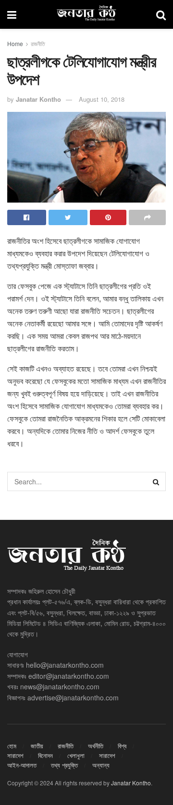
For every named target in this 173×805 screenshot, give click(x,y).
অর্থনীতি (95, 745)
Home (15, 43)
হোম (11, 745)
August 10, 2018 (101, 99)
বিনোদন (45, 755)
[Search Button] (156, 481)
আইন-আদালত (22, 764)
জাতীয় (37, 745)
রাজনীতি (38, 43)
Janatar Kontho (38, 99)
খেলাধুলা (76, 755)
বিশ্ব (122, 745)
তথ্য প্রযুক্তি (64, 764)
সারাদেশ (15, 755)
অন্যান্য (101, 764)
